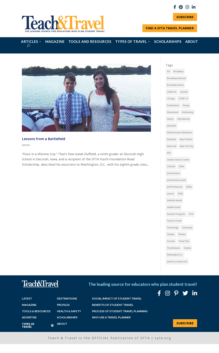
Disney (186, 105)
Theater (171, 234)
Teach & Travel (174, 220)
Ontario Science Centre (178, 159)
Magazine (55, 42)
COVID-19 (183, 98)
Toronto (171, 241)
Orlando (171, 166)
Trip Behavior (173, 248)
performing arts (174, 186)
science (170, 193)
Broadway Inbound (176, 78)
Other (181, 166)
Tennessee (187, 227)
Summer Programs (176, 214)
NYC (169, 152)
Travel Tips (184, 241)
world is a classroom (177, 261)
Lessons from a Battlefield (43, 138)
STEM (180, 193)
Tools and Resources (89, 42)
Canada (184, 91)
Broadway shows (175, 84)
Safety (189, 186)
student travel (173, 207)
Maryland (171, 139)
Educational (172, 112)
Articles (29, 42)
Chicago (171, 98)
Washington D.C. (175, 254)
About (191, 42)
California (171, 91)
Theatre (182, 234)
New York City (186, 146)
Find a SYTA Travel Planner (170, 28)
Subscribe (185, 17)
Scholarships (168, 42)
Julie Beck (171, 125)
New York (171, 146)
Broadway (178, 71)
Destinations (173, 105)
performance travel (176, 180)
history (170, 118)
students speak (174, 200)
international (183, 118)
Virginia (187, 248)
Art (168, 71)
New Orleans (186, 139)
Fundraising (187, 112)
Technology (172, 227)
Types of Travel (131, 42)
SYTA (191, 214)
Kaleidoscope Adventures (179, 132)
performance (173, 173)
